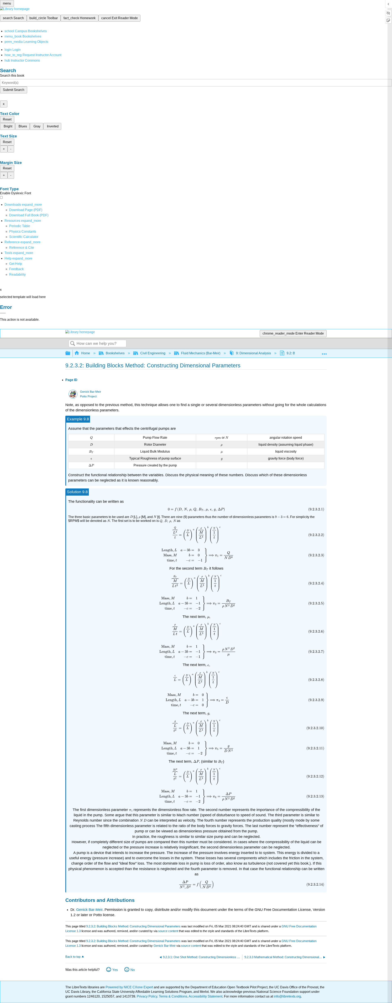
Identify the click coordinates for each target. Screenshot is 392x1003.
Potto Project (88, 396)
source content (168, 931)
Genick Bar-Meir (90, 391)
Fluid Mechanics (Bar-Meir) (200, 353)
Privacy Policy (147, 996)
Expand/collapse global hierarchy (70, 353)
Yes (115, 970)
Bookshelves (115, 353)
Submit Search (13, 90)
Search (73, 343)
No (132, 970)
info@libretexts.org (287, 996)
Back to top (72, 956)
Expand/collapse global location (324, 352)
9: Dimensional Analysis (253, 353)
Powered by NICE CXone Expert (130, 987)
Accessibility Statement (205, 996)
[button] (16, 269)
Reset (7, 119)
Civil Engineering (152, 353)
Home (85, 353)
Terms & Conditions (173, 996)
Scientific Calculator (23, 237)
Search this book (12, 75)
